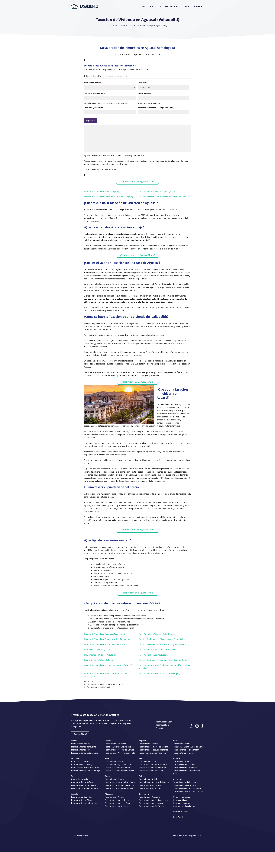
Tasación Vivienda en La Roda (117, 803)
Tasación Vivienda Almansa (116, 806)
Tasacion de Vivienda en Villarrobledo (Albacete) (104, 644)
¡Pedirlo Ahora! (80, 734)
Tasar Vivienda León (147, 761)
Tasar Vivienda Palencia (115, 761)
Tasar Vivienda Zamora (80, 743)
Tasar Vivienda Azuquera (149, 797)
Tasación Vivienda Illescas (150, 785)
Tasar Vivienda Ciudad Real (184, 782)
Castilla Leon (147, 6)
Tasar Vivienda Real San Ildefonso (153, 749)
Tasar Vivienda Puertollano (185, 785)
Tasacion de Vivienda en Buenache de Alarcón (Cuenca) (162, 196)
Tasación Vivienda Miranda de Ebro (120, 785)
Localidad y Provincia (93, 107)
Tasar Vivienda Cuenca (182, 761)
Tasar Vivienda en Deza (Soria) (97, 649)
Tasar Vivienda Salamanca (82, 761)
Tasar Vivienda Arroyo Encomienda (120, 753)
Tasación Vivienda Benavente (83, 746)
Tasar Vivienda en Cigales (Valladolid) (100, 655)
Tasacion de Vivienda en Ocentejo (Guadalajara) (104, 634)
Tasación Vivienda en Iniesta (185, 764)
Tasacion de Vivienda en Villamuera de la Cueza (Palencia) (163, 639)
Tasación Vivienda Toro (81, 749)
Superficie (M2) (144, 93)
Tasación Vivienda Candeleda (83, 785)
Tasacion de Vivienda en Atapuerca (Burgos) (102, 191)
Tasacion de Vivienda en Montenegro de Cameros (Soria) (163, 660)
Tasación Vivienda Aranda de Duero (120, 782)
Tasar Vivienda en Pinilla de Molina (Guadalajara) (159, 673)
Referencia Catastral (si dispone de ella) (156, 107)
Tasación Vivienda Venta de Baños (119, 770)
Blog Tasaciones (180, 817)
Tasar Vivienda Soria (181, 743)
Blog (187, 6)
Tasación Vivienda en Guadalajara (153, 800)
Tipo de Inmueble (92, 82)
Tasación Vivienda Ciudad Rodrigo (85, 770)
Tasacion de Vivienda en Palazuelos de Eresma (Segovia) (108, 665)
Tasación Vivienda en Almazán (186, 749)
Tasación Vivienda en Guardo (117, 767)
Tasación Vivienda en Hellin (117, 800)
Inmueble (198, 6)
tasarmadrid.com (180, 800)
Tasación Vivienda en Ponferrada (153, 767)
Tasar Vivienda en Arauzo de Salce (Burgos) (157, 634)
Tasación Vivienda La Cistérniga (84, 753)
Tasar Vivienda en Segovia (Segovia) (154, 655)
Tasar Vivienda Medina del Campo (119, 749)
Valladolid (123, 25)
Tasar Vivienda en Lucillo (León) (98, 687)
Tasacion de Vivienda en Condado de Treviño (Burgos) (107, 639)
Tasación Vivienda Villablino (151, 770)
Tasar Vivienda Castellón (81, 797)
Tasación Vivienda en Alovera (151, 803)
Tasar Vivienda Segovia (149, 743)
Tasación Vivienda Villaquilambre (153, 764)
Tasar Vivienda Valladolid (115, 743)
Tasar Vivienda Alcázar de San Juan (188, 791)
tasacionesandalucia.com (184, 806)
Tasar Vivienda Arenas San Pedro (85, 788)
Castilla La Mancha (169, 6)
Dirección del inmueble (95, 93)
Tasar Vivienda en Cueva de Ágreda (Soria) (157, 191)
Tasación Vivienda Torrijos (150, 788)
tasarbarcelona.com (181, 803)
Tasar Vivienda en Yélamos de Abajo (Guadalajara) (105, 684)
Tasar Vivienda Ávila (79, 779)
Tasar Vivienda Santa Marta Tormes (86, 767)
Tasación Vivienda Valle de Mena (119, 788)
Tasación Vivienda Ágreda (184, 753)
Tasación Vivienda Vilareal (82, 800)
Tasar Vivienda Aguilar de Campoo (119, 764)
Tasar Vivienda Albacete (115, 797)
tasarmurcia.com (180, 811)
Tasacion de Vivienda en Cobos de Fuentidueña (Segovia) (108, 196)
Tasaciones (113, 25)
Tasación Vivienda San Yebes (151, 806)
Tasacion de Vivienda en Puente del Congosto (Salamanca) (164, 644)
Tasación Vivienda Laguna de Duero (120, 746)
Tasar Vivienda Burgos (114, 779)
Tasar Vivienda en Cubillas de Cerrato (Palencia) (159, 649)
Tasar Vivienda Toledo (148, 779)
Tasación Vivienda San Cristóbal (152, 753)
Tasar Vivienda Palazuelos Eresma (153, 746)
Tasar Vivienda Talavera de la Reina (154, 782)
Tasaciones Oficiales (80, 835)
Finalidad (142, 82)
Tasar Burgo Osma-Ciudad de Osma (188, 746)
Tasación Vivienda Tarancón (185, 767)
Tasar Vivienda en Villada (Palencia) (99, 660)
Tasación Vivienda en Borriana (84, 803)
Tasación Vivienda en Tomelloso (187, 788)
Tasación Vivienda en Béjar (82, 764)
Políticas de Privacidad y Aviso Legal (187, 835)
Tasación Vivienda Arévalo (82, 782)
